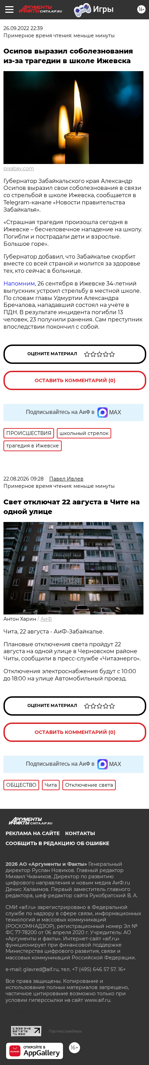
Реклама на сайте (33, 833)
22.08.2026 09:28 (23, 479)
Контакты (80, 833)
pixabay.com (18, 168)
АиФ (46, 619)
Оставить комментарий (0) (75, 380)
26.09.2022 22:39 (23, 28)
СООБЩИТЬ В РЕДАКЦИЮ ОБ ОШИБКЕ (57, 843)
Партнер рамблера (65, 1031)
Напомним (19, 283)
